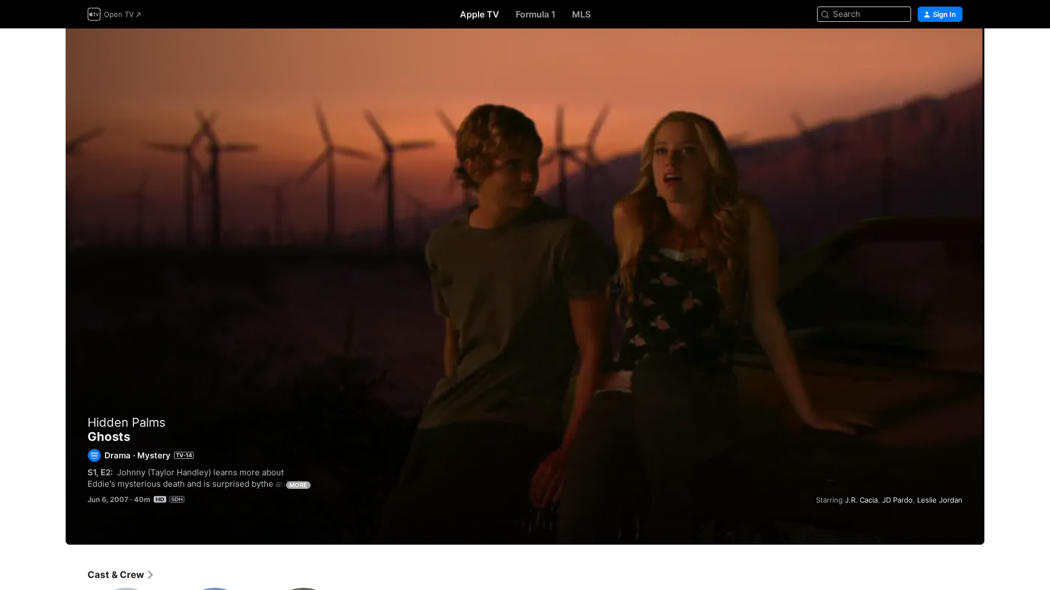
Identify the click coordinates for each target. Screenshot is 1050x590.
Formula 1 (536, 14)
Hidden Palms (127, 422)
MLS (581, 14)
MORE (298, 485)
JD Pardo (897, 499)
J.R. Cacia (861, 499)
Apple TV (479, 14)
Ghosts (525, 286)
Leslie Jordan (939, 499)
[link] (121, 575)
